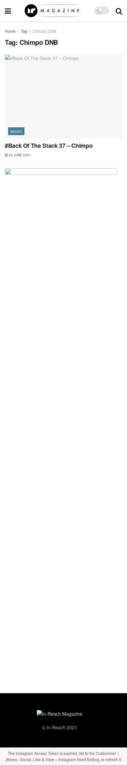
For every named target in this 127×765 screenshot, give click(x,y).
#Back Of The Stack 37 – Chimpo (48, 145)
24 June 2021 (19, 155)
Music (16, 131)
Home (10, 31)
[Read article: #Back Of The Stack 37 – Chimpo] (63, 96)
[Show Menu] (8, 10)
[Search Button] (119, 10)
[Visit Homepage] (52, 10)
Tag (24, 31)
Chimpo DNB (44, 31)
